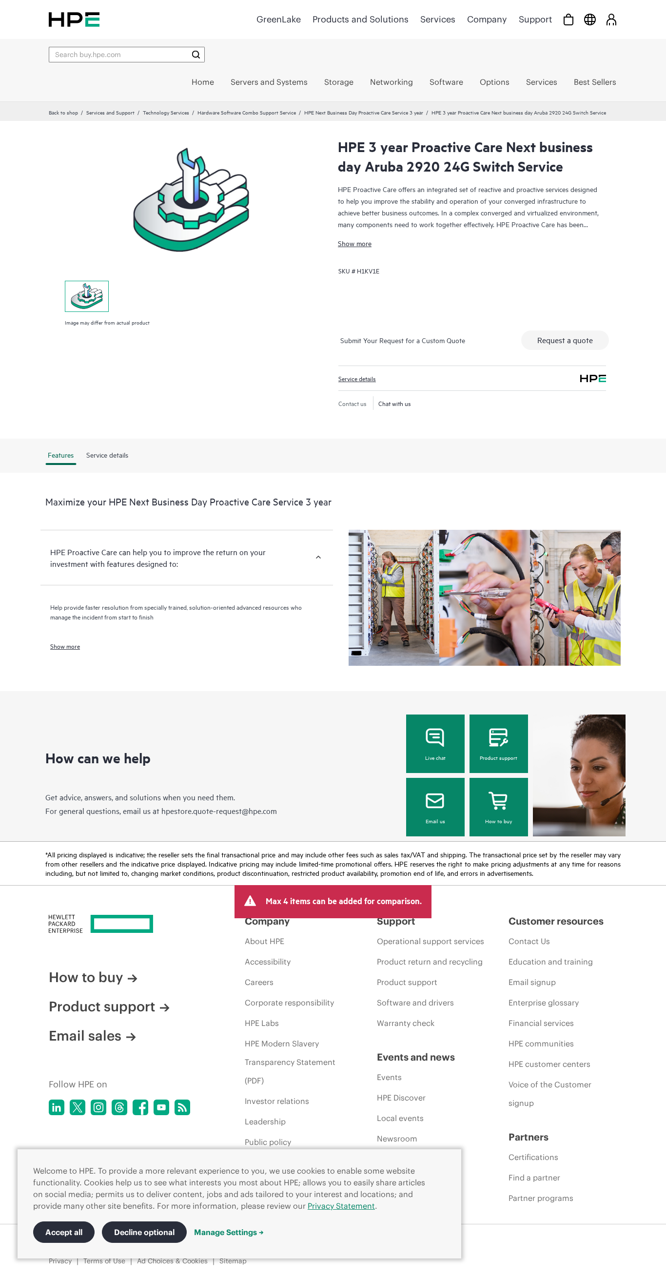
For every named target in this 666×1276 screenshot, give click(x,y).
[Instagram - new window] (98, 1107)
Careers (259, 982)
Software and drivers (415, 1002)
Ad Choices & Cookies (172, 1261)
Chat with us (394, 403)
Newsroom (397, 1138)
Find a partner (534, 1177)
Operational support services (430, 941)
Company (487, 19)
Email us (435, 821)
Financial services (541, 1023)
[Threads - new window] (119, 1107)
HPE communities (541, 1043)
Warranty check (405, 1023)
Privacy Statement (341, 1206)
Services (437, 19)
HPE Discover (401, 1097)
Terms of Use (104, 1261)
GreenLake (278, 19)
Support (535, 19)
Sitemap (233, 1261)
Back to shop (63, 112)
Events (389, 1077)
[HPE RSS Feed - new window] (182, 1107)
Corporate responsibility (289, 1002)
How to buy (498, 821)
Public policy (268, 1142)
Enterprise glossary (544, 1002)
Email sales (85, 1035)
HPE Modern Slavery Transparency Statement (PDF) (290, 1062)
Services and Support (110, 112)
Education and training (551, 962)
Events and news (416, 1057)
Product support (498, 757)
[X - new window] (77, 1107)
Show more (355, 243)
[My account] (611, 19)
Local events (400, 1118)
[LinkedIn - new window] (56, 1107)
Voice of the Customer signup (550, 1094)
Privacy (60, 1261)
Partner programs (541, 1198)
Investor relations (277, 1101)
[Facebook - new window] (140, 1107)
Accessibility (268, 962)
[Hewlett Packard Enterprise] (74, 19)
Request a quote (565, 339)
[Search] (196, 54)
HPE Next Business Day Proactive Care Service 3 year (363, 112)
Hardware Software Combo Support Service (246, 112)
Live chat (435, 757)
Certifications (533, 1157)
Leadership (265, 1121)
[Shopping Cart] (568, 19)
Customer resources (556, 921)
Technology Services (166, 112)
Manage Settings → (229, 1232)
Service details (357, 378)
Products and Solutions (361, 19)
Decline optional (144, 1232)
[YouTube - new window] (161, 1107)
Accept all (63, 1232)
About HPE (264, 941)
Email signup (532, 982)
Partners (528, 1137)
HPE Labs (262, 1023)
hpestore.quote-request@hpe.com (219, 810)
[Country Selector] (590, 19)
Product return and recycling (430, 962)
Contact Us (529, 941)
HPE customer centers (549, 1064)
